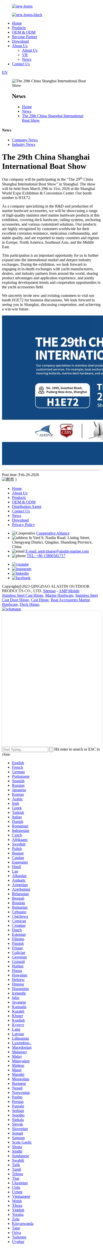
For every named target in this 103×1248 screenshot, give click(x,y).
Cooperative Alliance (53, 533)
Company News (25, 140)
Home (17, 23)
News (26, 59)
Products (19, 28)
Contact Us (21, 64)
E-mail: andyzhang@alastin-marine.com (57, 551)
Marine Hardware (59, 595)
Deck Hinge (29, 604)
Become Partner (24, 37)
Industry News (23, 144)
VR (25, 55)
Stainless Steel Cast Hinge (22, 595)
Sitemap (49, 591)
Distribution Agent (26, 506)
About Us (20, 46)
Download (20, 41)
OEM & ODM (24, 32)
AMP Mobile (69, 591)
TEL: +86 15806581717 (46, 556)
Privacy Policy (23, 524)
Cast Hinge (40, 600)
